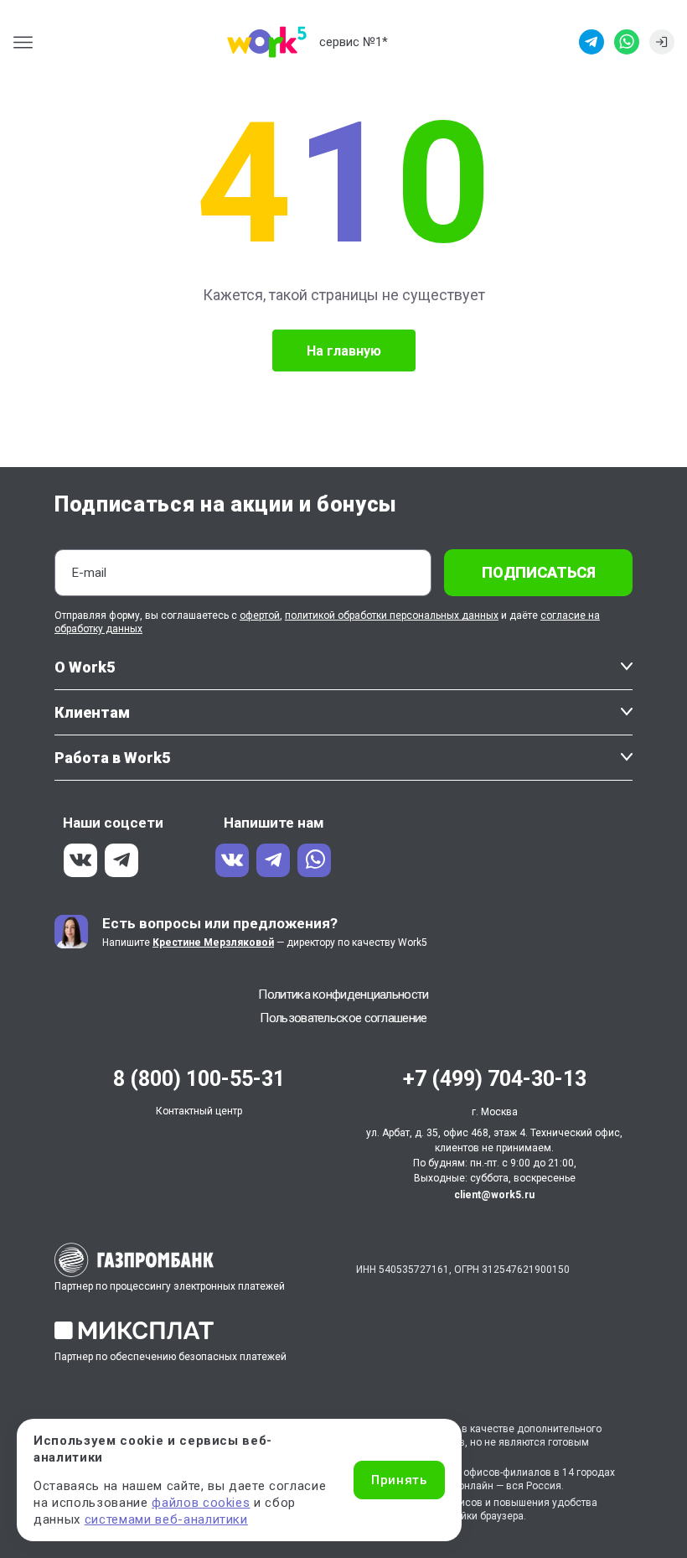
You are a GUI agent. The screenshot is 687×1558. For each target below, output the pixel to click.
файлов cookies (201, 1502)
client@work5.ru (494, 1195)
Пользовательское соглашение (343, 1018)
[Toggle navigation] (28, 42)
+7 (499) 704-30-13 (494, 1079)
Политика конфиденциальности (343, 994)
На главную (344, 351)
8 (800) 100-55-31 (199, 1079)
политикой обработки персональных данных (391, 615)
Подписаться (539, 572)
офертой (260, 615)
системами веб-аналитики (166, 1519)
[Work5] (267, 42)
